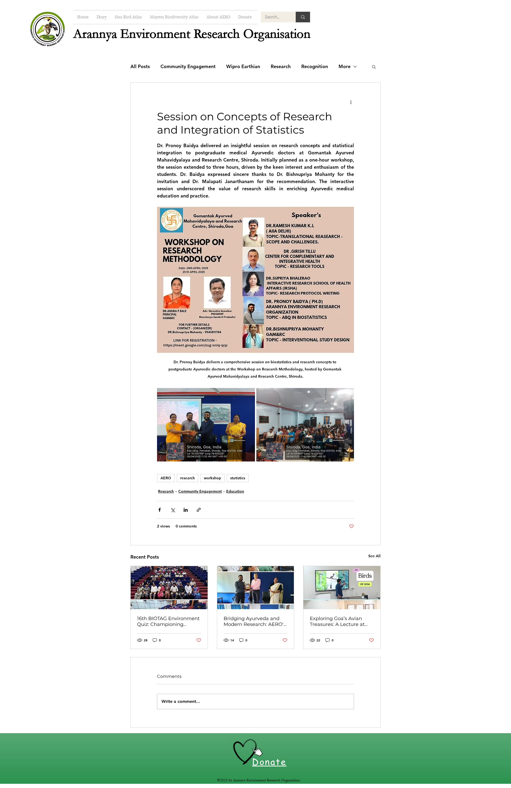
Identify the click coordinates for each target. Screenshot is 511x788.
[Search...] (303, 17)
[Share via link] (198, 509)
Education (235, 491)
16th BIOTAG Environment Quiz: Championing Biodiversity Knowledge (168, 621)
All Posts (140, 66)
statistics (237, 478)
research (187, 478)
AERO (165, 478)
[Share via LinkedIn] (185, 509)
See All (374, 556)
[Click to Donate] (245, 752)
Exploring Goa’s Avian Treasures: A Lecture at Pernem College (337, 621)
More (345, 66)
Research (281, 66)
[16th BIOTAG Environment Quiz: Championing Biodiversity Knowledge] (169, 587)
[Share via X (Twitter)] (172, 509)
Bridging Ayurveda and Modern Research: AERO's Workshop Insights (255, 621)
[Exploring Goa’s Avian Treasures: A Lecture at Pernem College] (341, 587)
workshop (212, 478)
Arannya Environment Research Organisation (192, 33)
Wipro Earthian (243, 66)
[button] (373, 66)
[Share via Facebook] (159, 509)
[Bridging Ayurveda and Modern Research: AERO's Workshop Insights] (255, 587)
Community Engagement (188, 66)
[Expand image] (206, 424)
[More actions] (351, 102)
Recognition (314, 66)
